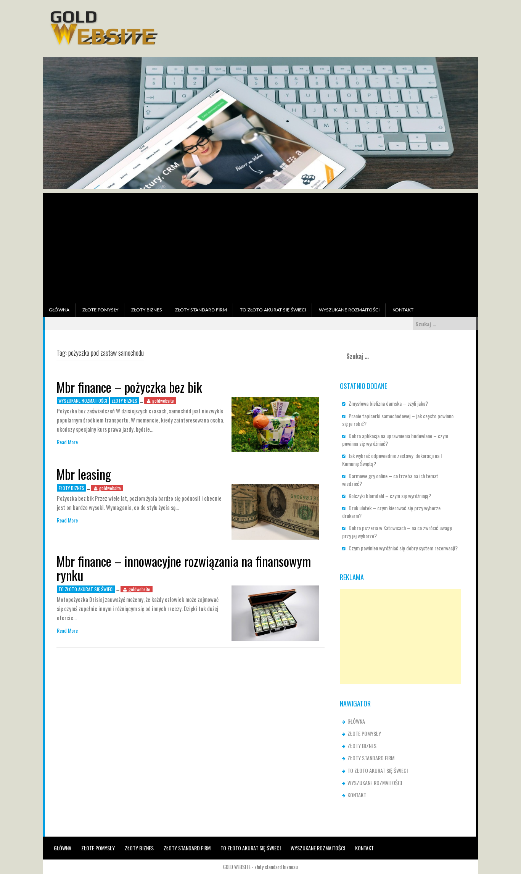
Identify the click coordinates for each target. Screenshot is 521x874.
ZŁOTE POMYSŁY (100, 310)
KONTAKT (402, 310)
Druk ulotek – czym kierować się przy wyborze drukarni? (391, 511)
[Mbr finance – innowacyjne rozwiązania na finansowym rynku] (275, 612)
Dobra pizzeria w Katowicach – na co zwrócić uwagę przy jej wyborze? (397, 531)
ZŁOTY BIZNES (146, 310)
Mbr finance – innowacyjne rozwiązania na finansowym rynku (183, 568)
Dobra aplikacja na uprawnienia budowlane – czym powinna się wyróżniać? (395, 439)
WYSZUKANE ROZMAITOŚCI (349, 310)
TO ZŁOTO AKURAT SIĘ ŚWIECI (273, 310)
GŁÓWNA (59, 310)
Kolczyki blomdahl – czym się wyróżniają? (390, 496)
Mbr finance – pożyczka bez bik (129, 387)
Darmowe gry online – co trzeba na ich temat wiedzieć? (390, 479)
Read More (67, 442)
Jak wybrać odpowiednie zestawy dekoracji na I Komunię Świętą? (392, 459)
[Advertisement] (260, 246)
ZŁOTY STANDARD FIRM (201, 310)
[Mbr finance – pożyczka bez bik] (275, 424)
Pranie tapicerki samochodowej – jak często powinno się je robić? (397, 419)
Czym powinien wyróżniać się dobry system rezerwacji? (403, 548)
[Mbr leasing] (275, 511)
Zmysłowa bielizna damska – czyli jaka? (388, 403)
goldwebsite (163, 400)
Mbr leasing (83, 474)
